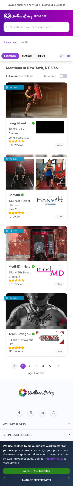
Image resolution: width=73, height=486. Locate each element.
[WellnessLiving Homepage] (36, 392)
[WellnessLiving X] (30, 412)
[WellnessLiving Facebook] (19, 412)
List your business (53, 5)
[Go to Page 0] (14, 366)
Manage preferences (36, 480)
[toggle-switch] (63, 76)
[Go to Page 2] (58, 366)
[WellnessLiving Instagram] (53, 412)
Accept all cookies (36, 471)
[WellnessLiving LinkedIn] (42, 412)
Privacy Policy (54, 459)
